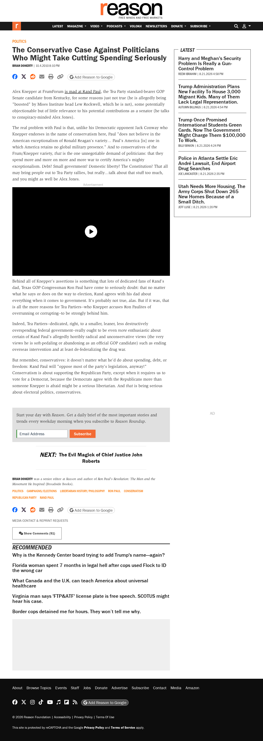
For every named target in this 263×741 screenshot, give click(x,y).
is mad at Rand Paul (83, 91)
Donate (177, 26)
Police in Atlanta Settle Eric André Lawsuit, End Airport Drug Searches (208, 163)
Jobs (87, 687)
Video (95, 26)
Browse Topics (39, 687)
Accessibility (62, 717)
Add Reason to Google (93, 77)
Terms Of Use (105, 717)
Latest (57, 26)
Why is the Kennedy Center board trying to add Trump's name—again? (88, 555)
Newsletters (156, 26)
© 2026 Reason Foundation (31, 717)
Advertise (120, 687)
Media (176, 687)
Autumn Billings (189, 107)
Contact (159, 687)
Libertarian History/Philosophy (82, 491)
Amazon (192, 687)
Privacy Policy (83, 717)
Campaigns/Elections (42, 491)
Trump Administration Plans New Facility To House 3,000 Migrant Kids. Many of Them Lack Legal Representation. (209, 94)
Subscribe (199, 26)
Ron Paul (114, 491)
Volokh (136, 26)
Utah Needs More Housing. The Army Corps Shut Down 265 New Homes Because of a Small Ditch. (211, 194)
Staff (75, 687)
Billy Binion (186, 145)
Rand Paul (47, 497)
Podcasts (115, 26)
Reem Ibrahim (187, 74)
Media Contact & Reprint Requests (40, 520)
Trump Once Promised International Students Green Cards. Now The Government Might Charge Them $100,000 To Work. (212, 130)
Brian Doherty (22, 65)
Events (61, 687)
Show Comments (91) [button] (39, 533)
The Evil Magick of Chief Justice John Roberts (91, 457)
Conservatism (133, 491)
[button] (246, 26)
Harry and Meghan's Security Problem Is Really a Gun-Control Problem (209, 63)
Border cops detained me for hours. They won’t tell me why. (76, 611)
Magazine (75, 26)
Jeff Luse (184, 207)
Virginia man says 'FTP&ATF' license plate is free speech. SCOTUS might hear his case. (90, 598)
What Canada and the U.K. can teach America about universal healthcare (80, 583)
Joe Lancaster (187, 173)
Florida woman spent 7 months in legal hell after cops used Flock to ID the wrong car (89, 568)
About (17, 687)
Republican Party (24, 497)
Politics (19, 41)
